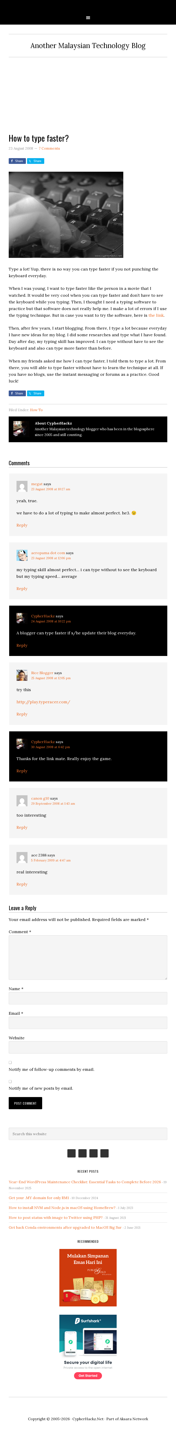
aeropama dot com (48, 552)
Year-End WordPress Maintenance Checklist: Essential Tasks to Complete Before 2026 (85, 1182)
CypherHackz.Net (88, 7)
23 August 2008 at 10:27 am (50, 489)
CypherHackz (43, 616)
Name (16, 988)
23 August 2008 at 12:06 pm (51, 558)
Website (17, 1037)
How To (36, 410)
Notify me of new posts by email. (41, 1088)
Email (16, 1013)
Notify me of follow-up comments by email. (51, 1069)
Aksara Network (134, 1419)
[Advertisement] (88, 92)
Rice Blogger (42, 672)
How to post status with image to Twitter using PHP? (56, 1217)
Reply (22, 525)
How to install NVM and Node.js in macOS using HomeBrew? (62, 1207)
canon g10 (40, 798)
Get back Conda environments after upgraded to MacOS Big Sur (65, 1227)
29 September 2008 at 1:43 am (53, 804)
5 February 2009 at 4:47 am (51, 860)
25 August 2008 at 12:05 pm (51, 678)
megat (37, 484)
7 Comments (49, 148)
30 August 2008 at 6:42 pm (50, 747)
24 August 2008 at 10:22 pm (51, 621)
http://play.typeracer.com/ (43, 701)
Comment (20, 931)
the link (156, 315)
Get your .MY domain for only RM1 (39, 1197)
